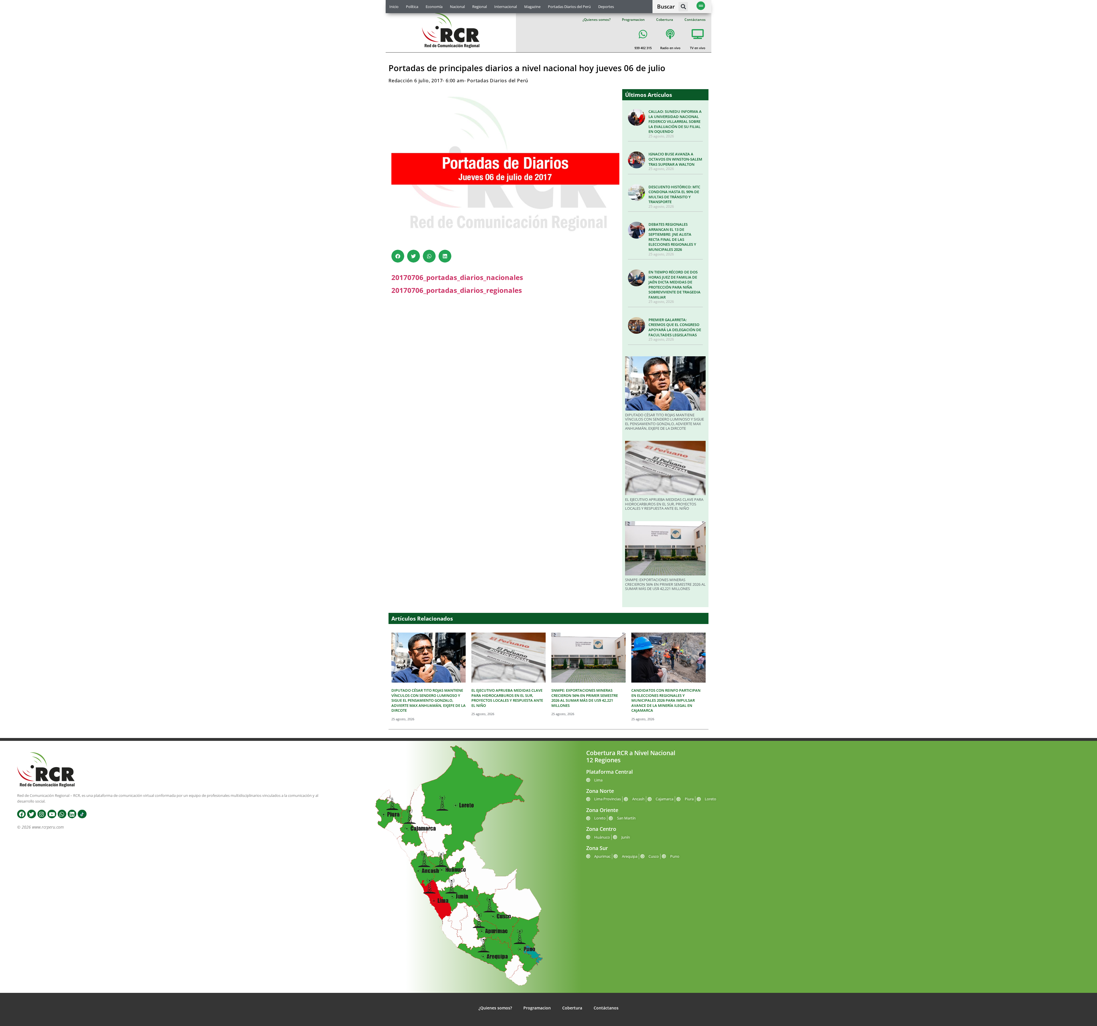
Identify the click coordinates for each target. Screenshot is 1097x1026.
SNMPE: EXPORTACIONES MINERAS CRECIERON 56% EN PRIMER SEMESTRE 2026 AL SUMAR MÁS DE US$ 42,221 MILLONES (665, 584)
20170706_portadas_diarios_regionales (456, 290)
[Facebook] (21, 814)
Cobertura (664, 19)
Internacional (505, 6)
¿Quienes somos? (596, 19)
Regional (479, 6)
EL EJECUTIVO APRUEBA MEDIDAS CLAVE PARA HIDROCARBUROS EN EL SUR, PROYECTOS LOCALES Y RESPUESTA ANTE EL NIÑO (664, 504)
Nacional (457, 6)
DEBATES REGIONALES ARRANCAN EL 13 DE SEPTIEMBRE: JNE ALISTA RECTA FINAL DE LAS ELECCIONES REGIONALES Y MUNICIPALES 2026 (672, 237)
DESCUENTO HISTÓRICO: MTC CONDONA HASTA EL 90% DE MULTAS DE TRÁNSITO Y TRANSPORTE (674, 194)
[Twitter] (31, 814)
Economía (434, 6)
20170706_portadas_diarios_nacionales (457, 277)
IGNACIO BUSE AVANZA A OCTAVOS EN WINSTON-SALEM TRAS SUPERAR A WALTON (675, 159)
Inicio (394, 6)
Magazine (532, 6)
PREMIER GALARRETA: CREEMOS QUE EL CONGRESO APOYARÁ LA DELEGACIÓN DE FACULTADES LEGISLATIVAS (674, 327)
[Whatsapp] (62, 814)
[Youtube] (51, 814)
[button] (683, 6)
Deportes (606, 6)
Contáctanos (695, 19)
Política (412, 6)
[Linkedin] (72, 814)
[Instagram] (41, 814)
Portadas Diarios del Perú (569, 6)
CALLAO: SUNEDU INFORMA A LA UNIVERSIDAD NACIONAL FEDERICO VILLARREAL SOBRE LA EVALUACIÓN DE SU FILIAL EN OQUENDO (675, 121)
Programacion (633, 19)
